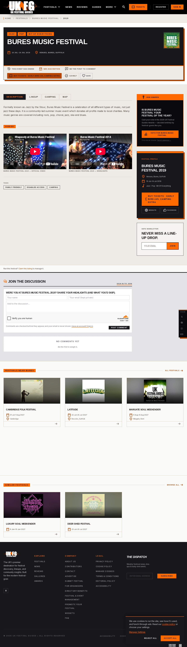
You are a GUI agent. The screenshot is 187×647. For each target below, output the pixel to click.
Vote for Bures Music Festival (159, 134)
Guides (96, 7)
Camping (50, 97)
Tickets (138, 7)
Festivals (52, 7)
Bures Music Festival (45, 18)
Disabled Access (36, 187)
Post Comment (119, 328)
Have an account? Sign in (82, 326)
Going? (71, 76)
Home (8, 18)
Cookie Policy (104, 566)
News (68, 7)
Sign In (177, 7)
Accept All (170, 638)
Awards (38, 581)
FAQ (67, 618)
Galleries (39, 576)
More (111, 7)
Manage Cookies (105, 571)
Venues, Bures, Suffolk (51, 52)
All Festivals (174, 371)
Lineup (33, 97)
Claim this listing (25, 268)
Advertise (70, 576)
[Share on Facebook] (182, 323)
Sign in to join (124, 284)
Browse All (175, 485)
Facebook (169, 210)
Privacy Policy (104, 561)
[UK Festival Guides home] (17, 554)
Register (161, 7)
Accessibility (103, 586)
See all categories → (164, 140)
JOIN (172, 246)
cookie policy (168, 624)
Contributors (73, 566)
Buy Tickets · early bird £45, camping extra (34, 76)
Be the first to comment (80, 69)
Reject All (150, 638)
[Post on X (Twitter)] (182, 317)
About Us (70, 561)
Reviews (82, 7)
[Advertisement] (93, 448)
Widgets (70, 613)
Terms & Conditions (107, 576)
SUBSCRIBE (167, 576)
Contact (70, 571)
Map (65, 97)
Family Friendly (13, 187)
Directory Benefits (76, 591)
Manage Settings (137, 632)
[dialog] (155, 630)
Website (150, 210)
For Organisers (74, 586)
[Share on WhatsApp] (182, 328)
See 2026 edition (49, 69)
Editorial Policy (105, 581)
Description (15, 97)
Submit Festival (74, 581)
